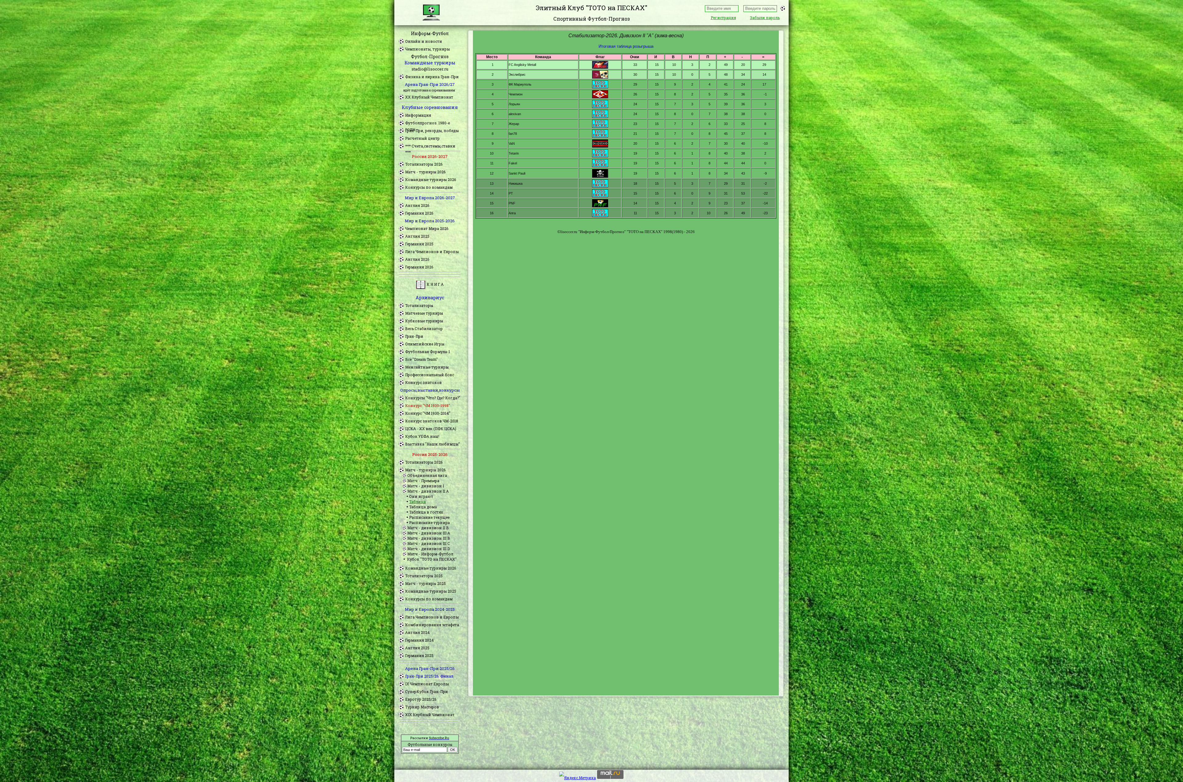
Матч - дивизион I (425, 485)
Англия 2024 (417, 632)
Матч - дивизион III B (428, 538)
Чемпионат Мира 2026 (426, 228)
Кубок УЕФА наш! (422, 436)
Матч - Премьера (423, 480)
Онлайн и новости (423, 41)
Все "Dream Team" (421, 359)
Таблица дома (423, 506)
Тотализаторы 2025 (424, 575)
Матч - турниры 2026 (425, 171)
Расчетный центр (422, 138)
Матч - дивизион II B (428, 527)
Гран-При (414, 336)
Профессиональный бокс (429, 374)
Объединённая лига (427, 475)
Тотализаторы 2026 (423, 164)
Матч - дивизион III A (428, 532)
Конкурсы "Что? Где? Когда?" (432, 397)
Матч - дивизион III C (428, 543)
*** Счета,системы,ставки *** (430, 146)
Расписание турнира (429, 522)
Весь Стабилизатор (424, 328)
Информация (418, 115)
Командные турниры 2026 (430, 179)
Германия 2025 (419, 243)
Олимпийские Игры (424, 343)
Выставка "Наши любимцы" (432, 443)
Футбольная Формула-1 (427, 351)
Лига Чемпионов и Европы (432, 251)
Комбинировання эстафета (432, 624)
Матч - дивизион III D (428, 548)
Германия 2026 (419, 213)
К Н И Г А (435, 284)
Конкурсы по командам (429, 187)
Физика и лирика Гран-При (432, 76)
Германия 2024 (419, 640)
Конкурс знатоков (423, 382)
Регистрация (723, 17)
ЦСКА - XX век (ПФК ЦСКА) (430, 428)
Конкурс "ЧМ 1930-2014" (427, 413)
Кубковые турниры (424, 320)
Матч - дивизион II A (428, 491)
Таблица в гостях (426, 512)
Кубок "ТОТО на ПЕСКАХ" (432, 559)
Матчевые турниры (424, 313)
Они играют (421, 496)
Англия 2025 (417, 236)
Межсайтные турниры (427, 367)
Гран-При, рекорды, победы (432, 130)
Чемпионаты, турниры (427, 48)
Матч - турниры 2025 (425, 583)
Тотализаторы (419, 305)
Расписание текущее (429, 517)
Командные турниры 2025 (430, 591)
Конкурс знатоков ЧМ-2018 (431, 420)
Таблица (417, 501)
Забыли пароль (765, 17)
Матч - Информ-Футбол (430, 553)
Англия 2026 (417, 205)
